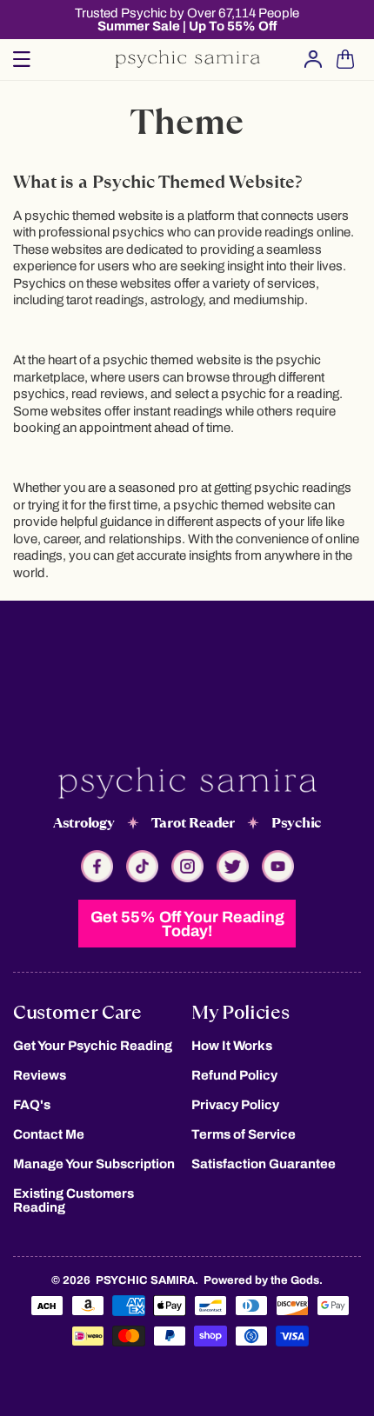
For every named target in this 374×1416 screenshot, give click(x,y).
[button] (22, 59)
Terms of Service (243, 1134)
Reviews (39, 1075)
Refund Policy (234, 1075)
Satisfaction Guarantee (263, 1164)
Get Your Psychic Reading (92, 1046)
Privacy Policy (235, 1105)
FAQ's (31, 1105)
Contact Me (48, 1134)
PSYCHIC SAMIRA (145, 1280)
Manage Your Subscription (94, 1164)
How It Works (231, 1046)
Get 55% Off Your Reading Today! (187, 924)
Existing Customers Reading (73, 1200)
